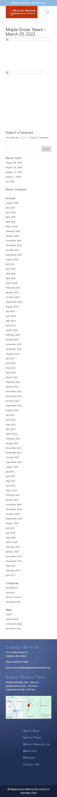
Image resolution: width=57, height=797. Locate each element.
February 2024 (13, 334)
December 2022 (14, 391)
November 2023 (14, 349)
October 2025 (12, 250)
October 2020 (12, 514)
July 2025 (10, 264)
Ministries (30, 751)
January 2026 (12, 235)
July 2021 (10, 471)
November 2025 (14, 245)
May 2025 (11, 273)
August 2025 (12, 259)
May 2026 (11, 216)
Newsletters (12, 587)
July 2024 (10, 311)
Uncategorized (13, 601)
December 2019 (14, 556)
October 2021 (12, 457)
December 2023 (14, 344)
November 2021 (14, 452)
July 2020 (10, 528)
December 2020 (14, 504)
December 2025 (14, 240)
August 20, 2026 (14, 167)
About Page (31, 731)
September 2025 (14, 254)
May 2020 (11, 537)
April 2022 (11, 429)
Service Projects (14, 597)
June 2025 (11, 268)
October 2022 (12, 400)
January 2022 (12, 443)
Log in (9, 614)
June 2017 (11, 575)
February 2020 (13, 546)
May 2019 (11, 565)
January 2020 (12, 551)
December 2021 (14, 448)
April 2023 (11, 372)
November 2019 (14, 561)
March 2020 (11, 542)
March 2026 (11, 226)
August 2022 (12, 410)
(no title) (10, 181)
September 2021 (14, 462)
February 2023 (13, 381)
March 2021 (11, 490)
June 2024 (11, 315)
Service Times (32, 737)
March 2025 (11, 283)
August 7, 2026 (13, 176)
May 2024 (11, 320)
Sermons (10, 592)
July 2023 (10, 358)
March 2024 (11, 330)
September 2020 (14, 518)
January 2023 (12, 386)
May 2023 (11, 367)
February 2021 (13, 495)
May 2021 (11, 480)
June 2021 (11, 476)
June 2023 (11, 363)
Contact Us (31, 764)
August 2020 (12, 523)
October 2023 (12, 353)
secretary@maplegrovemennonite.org (31, 667)
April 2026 (11, 221)
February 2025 (13, 287)
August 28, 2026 (14, 162)
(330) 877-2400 (20, 661)
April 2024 (11, 325)
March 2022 (11, 433)
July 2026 (10, 207)
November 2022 (14, 396)
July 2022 (10, 414)
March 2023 (11, 377)
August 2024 (12, 306)
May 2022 (11, 424)
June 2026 (11, 212)
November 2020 (14, 509)
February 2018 (13, 570)
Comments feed (14, 623)
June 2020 (11, 532)
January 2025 (12, 292)
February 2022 (13, 438)
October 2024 (12, 297)
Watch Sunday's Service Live (28, 3)
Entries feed (12, 619)
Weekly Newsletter (36, 744)
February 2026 (13, 231)
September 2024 (14, 301)
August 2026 (12, 202)
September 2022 (14, 405)
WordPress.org (13, 628)
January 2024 (12, 339)
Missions (29, 758)
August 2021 (12, 466)
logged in (23, 137)
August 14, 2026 (14, 172)
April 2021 (11, 485)
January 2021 (12, 499)
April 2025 (11, 278)
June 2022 (11, 419)
